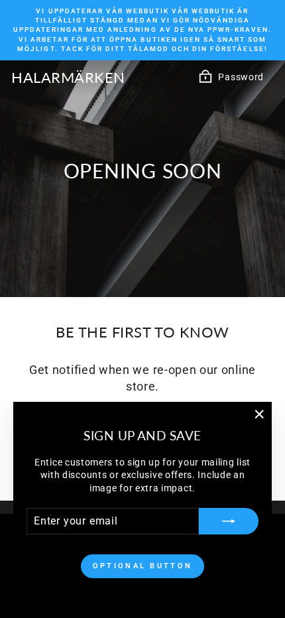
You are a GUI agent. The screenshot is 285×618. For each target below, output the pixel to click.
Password (241, 77)
